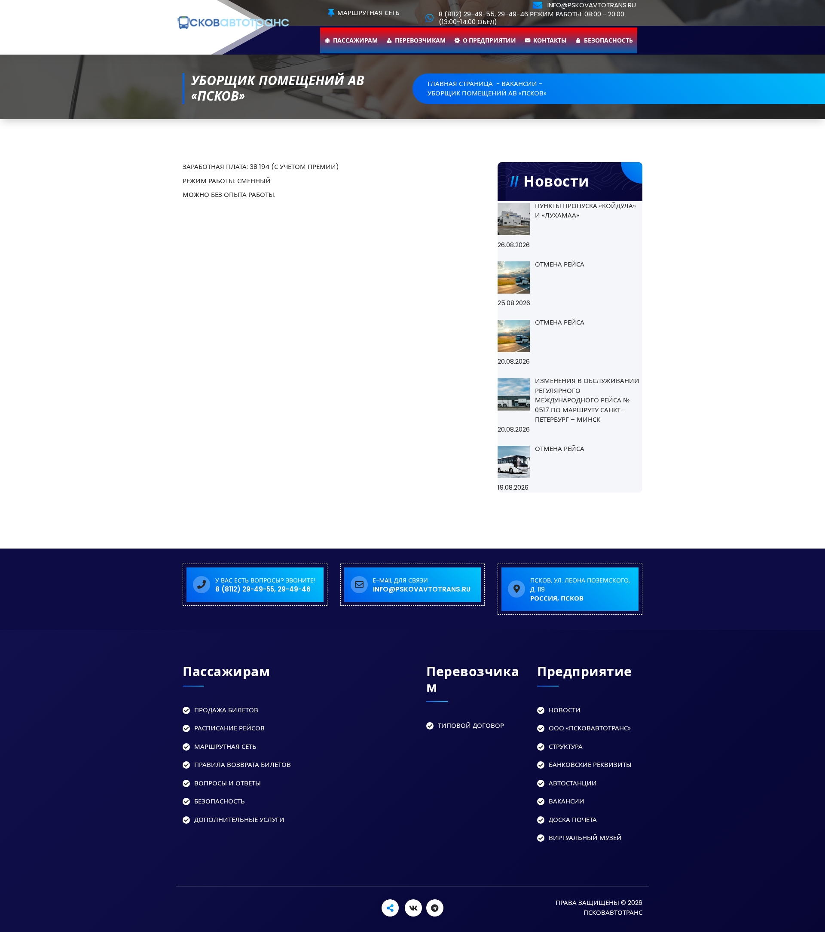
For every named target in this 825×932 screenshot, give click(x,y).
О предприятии (489, 40)
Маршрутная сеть (368, 13)
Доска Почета (573, 819)
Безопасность (608, 40)
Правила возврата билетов (242, 764)
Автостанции (573, 783)
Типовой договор (471, 725)
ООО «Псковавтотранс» (590, 728)
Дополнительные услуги (239, 819)
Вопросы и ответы (227, 783)
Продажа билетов (226, 709)
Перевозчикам (420, 40)
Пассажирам (355, 40)
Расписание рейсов (229, 728)
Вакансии (566, 801)
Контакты (550, 40)
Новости (565, 709)
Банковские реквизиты (590, 764)
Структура (566, 746)
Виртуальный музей (585, 837)
